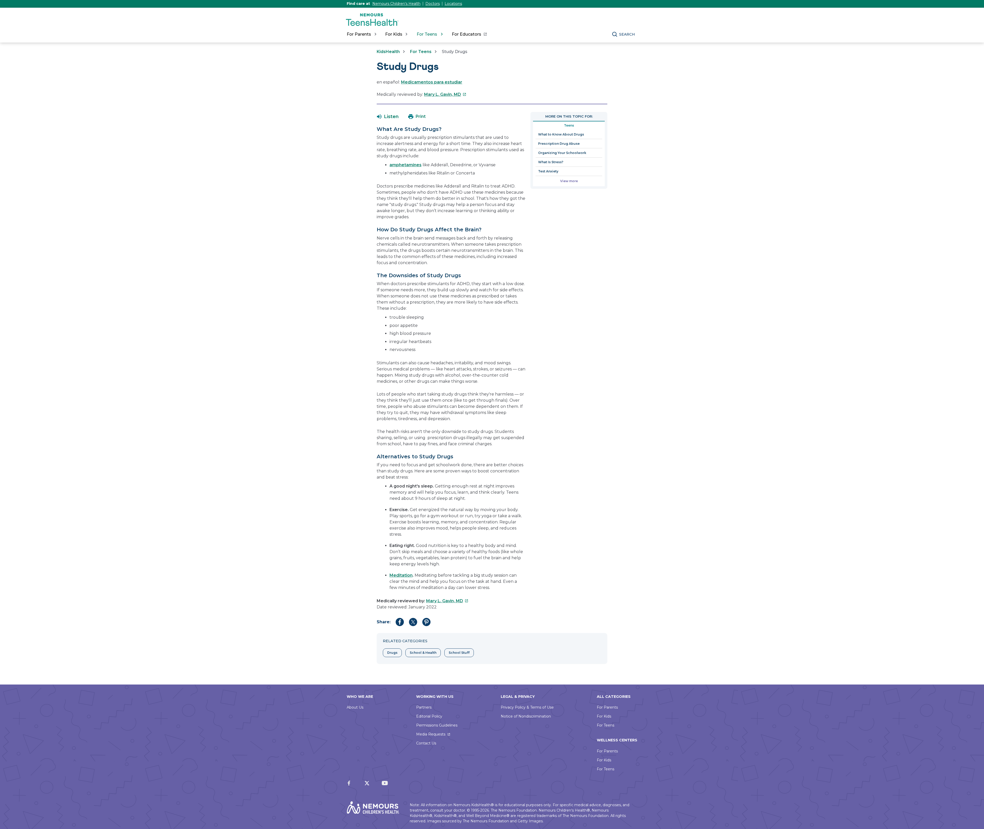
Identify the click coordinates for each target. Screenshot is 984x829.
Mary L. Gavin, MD (445, 94)
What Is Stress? (550, 162)
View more (569, 181)
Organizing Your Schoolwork (562, 153)
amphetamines (405, 164)
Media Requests (430, 734)
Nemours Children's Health (396, 3)
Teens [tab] (569, 125)
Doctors (432, 3)
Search (627, 34)
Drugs (392, 653)
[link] (469, 34)
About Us (355, 707)
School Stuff (459, 653)
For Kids (604, 716)
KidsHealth (388, 51)
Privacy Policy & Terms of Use (527, 707)
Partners (424, 707)
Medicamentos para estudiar (431, 82)
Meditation (401, 575)
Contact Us (426, 743)
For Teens (421, 51)
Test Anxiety (548, 171)
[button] (388, 116)
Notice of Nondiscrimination (526, 716)
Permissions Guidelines (436, 725)
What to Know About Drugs (561, 134)
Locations (453, 3)
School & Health (423, 653)
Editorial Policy (429, 716)
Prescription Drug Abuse (559, 144)
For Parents (607, 707)
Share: (384, 621)
